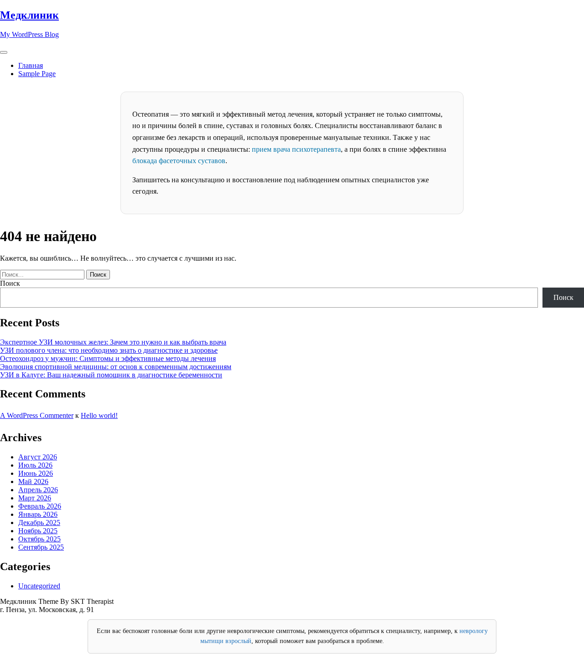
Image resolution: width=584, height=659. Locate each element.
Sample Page (37, 73)
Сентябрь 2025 (41, 547)
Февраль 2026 (39, 506)
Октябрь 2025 (39, 539)
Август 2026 (37, 457)
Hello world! (99, 415)
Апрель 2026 (38, 490)
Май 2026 (33, 481)
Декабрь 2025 (39, 522)
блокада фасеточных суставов (178, 161)
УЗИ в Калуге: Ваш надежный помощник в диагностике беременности (111, 375)
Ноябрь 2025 (37, 531)
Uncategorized (39, 586)
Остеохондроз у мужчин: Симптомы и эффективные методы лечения (108, 358)
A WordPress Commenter (36, 415)
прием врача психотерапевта (296, 149)
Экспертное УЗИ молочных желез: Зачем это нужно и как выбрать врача (113, 342)
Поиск (10, 283)
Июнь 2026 (35, 473)
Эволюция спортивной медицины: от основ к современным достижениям (115, 367)
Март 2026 (34, 498)
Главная (30, 65)
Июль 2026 (35, 465)
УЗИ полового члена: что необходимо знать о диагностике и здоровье (109, 350)
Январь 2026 (37, 514)
